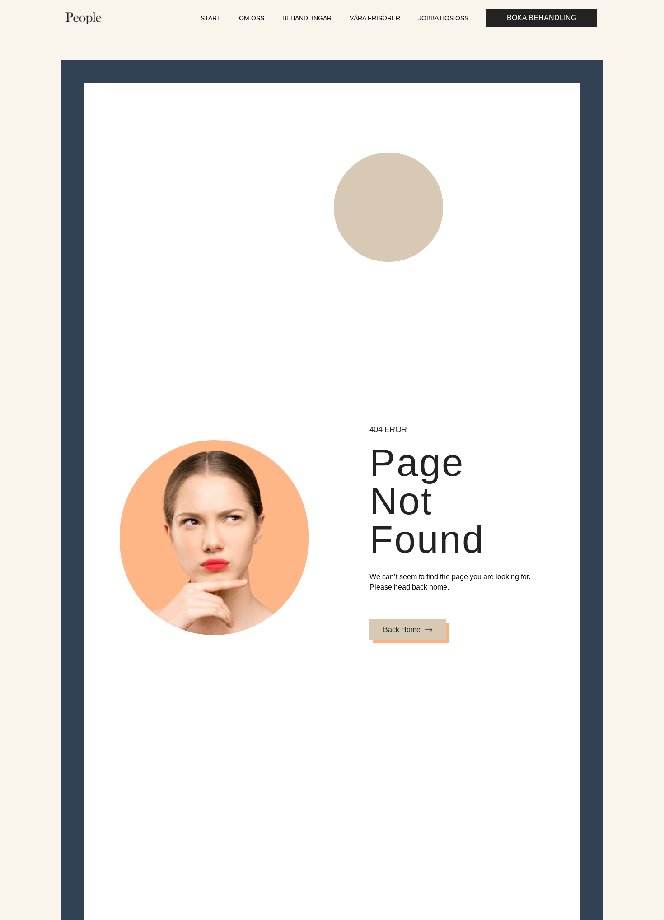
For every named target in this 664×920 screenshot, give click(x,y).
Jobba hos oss (443, 18)
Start (211, 18)
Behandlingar (307, 18)
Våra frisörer (375, 18)
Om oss (251, 18)
